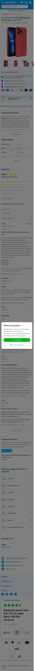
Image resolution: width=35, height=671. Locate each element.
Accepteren (17, 340)
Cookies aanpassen (17, 345)
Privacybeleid (21, 335)
